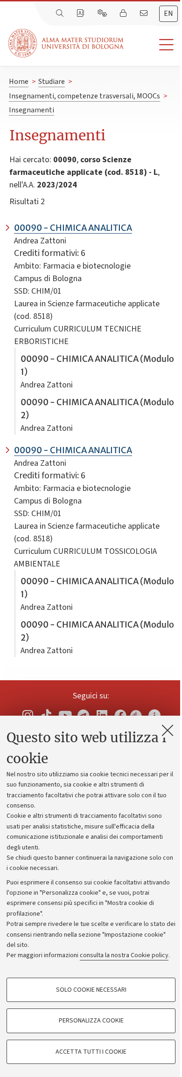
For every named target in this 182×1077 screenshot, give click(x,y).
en (168, 13)
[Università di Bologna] (66, 43)
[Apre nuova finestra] (27, 715)
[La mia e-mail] (144, 13)
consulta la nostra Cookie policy (124, 955)
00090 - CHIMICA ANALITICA (73, 227)
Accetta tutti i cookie (91, 1051)
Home (18, 81)
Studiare (51, 81)
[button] (153, 45)
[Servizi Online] (103, 13)
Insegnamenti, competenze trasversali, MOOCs (84, 96)
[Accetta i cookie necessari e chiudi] (167, 730)
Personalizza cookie (91, 1020)
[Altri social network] (154, 715)
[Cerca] (60, 13)
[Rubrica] (81, 13)
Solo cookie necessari (91, 989)
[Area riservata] (124, 13)
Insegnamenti (31, 110)
